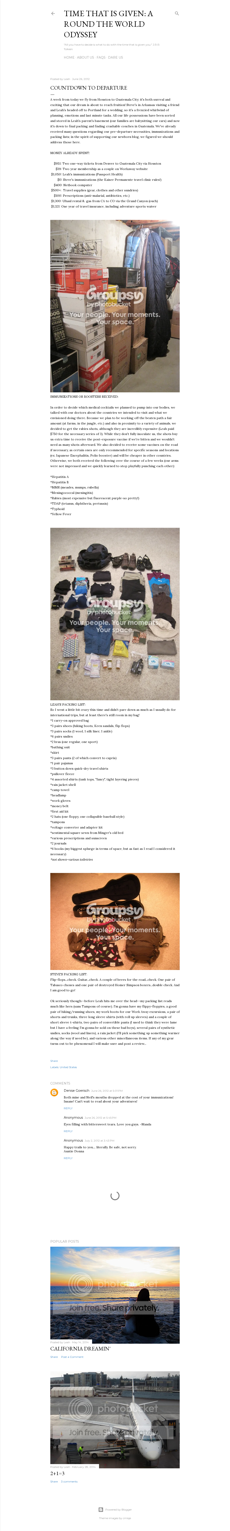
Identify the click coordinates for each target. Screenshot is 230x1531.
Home (69, 57)
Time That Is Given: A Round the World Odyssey (108, 24)
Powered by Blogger (118, 1509)
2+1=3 (57, 1473)
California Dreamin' (80, 1348)
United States (68, 1067)
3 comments (69, 1481)
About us (85, 57)
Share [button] (54, 1061)
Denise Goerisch (76, 1091)
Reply (68, 1108)
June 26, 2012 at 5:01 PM (107, 1090)
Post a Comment (72, 1357)
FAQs (101, 57)
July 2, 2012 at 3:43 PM (99, 1140)
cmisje (127, 1518)
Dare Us (115, 57)
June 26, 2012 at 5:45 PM (100, 1117)
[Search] (177, 12)
